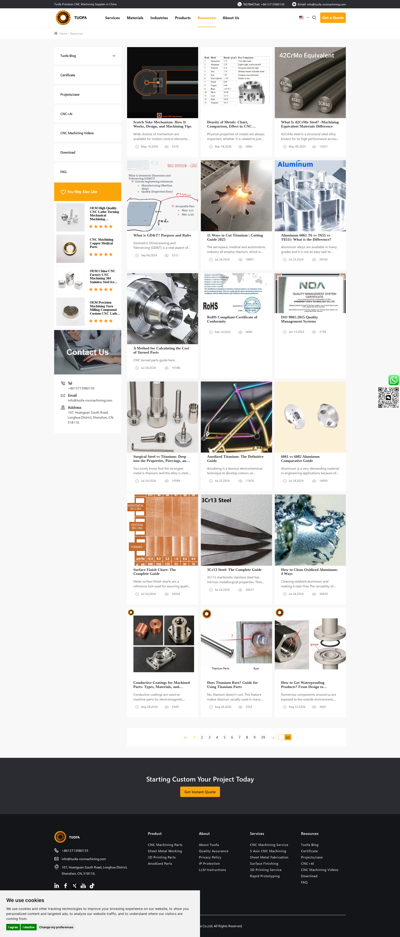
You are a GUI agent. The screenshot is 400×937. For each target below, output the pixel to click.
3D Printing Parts (162, 857)
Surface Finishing (264, 863)
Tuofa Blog (68, 55)
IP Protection (209, 863)
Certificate (67, 75)
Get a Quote (333, 17)
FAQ (63, 171)
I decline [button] (29, 927)
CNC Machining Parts (165, 844)
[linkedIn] (57, 885)
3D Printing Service (266, 869)
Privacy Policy (210, 857)
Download (67, 152)
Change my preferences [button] (56, 927)
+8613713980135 (273, 4)
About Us (231, 17)
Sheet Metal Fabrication (269, 857)
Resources (207, 17)
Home (63, 33)
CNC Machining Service (269, 844)
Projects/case (69, 94)
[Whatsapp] (385, 380)
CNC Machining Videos (77, 133)
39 (263, 737)
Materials (135, 17)
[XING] (75, 885)
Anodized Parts (160, 863)
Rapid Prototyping (265, 876)
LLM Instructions (212, 869)
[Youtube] (83, 885)
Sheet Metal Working (165, 851)
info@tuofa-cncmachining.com (326, 4)
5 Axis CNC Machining (268, 851)
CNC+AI (66, 113)
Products (183, 17)
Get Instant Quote (200, 791)
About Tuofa (209, 844)
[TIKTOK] (92, 885)
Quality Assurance (214, 851)
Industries (159, 17)
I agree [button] (13, 927)
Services (112, 17)
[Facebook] (66, 885)
